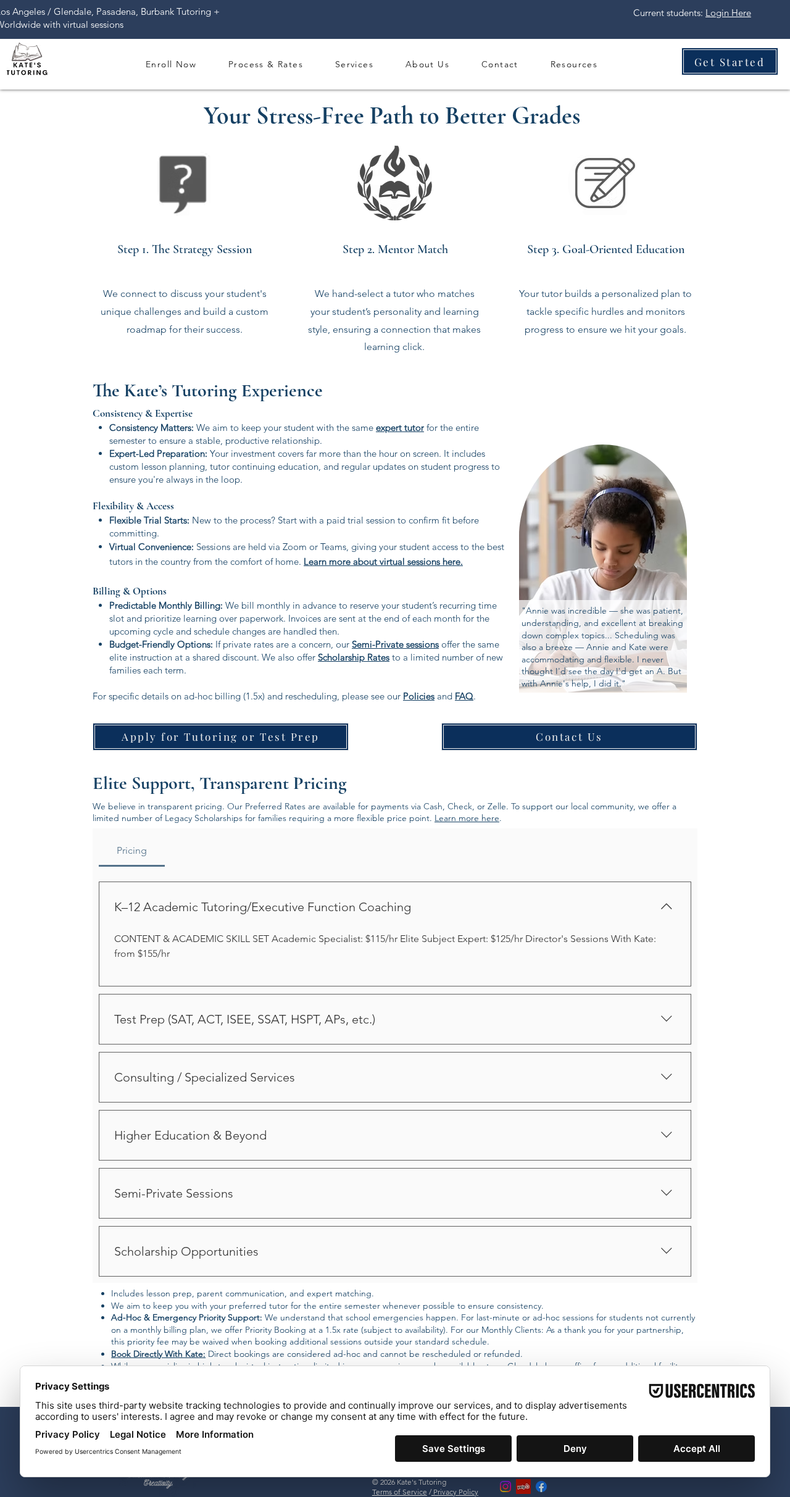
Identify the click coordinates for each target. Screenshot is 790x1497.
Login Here (728, 13)
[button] (265, 64)
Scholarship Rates (353, 657)
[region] (604, 569)
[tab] (132, 851)
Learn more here (466, 818)
